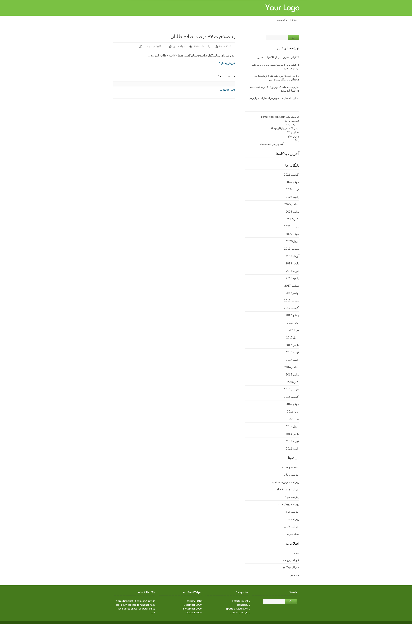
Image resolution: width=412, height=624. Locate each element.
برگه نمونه (282, 19)
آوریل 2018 (292, 256)
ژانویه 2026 (292, 196)
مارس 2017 (292, 345)
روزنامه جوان (292, 496)
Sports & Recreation (237, 608)
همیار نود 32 (293, 132)
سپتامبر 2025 (291, 226)
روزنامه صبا (293, 519)
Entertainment (240, 600)
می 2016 (294, 419)
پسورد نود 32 (292, 124)
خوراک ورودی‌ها (290, 560)
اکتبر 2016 (293, 382)
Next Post (227, 90)
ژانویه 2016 (292, 448)
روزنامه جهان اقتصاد (288, 489)
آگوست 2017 (291, 308)
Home (293, 19)
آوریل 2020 (292, 241)
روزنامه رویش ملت (288, 504)
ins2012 (226, 46)
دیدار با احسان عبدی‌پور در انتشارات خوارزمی (274, 98)
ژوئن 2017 (293, 322)
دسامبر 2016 (291, 367)
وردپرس (294, 574)
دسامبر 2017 (291, 285)
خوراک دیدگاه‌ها (290, 567)
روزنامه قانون (291, 526)
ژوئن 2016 (293, 411)
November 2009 (192, 608)
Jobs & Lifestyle (239, 612)
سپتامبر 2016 (291, 389)
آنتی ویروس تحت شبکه (272, 143)
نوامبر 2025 (292, 211)
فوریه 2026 (292, 189)
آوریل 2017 (292, 337)
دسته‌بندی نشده (290, 467)
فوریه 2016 (292, 441)
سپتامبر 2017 (291, 300)
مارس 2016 (292, 433)
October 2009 (193, 612)
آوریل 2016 (292, 426)
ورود (296, 552)
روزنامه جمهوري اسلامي (285, 482)
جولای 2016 (292, 404)
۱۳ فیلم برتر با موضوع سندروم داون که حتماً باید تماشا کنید (275, 66)
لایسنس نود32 (292, 120)
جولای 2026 (292, 182)
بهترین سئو (293, 135)
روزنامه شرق (292, 511)
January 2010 (194, 600)
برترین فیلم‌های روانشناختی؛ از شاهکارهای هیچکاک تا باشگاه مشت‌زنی (276, 77)
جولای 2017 (292, 315)
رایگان (296, 139)
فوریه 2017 (292, 352)
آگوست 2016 (291, 396)
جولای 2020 (292, 233)
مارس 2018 (292, 263)
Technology (241, 604)
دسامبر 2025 (291, 204)
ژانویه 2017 (292, 359)
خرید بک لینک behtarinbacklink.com (280, 116)
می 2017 (294, 330)
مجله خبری (179, 46)
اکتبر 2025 (293, 219)
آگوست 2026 (291, 174)
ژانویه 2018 (292, 278)
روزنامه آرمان (291, 474)
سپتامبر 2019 (291, 248)
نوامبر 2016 (292, 374)
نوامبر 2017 (292, 293)
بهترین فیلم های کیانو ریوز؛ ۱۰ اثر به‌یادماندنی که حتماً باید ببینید (274, 88)
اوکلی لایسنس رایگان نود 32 (284, 128)
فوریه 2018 (292, 270)
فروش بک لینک (226, 63)
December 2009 (192, 604)
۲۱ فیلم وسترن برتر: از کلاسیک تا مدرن (278, 57)
